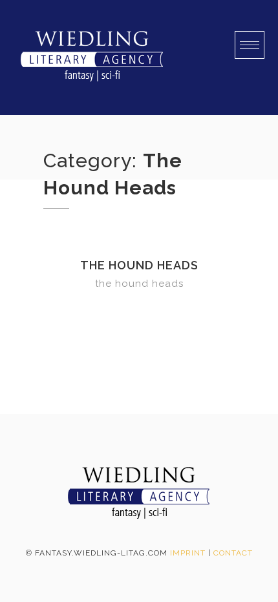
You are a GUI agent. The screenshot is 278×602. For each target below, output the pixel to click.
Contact (233, 552)
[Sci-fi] (91, 57)
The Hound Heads (139, 265)
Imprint (188, 552)
